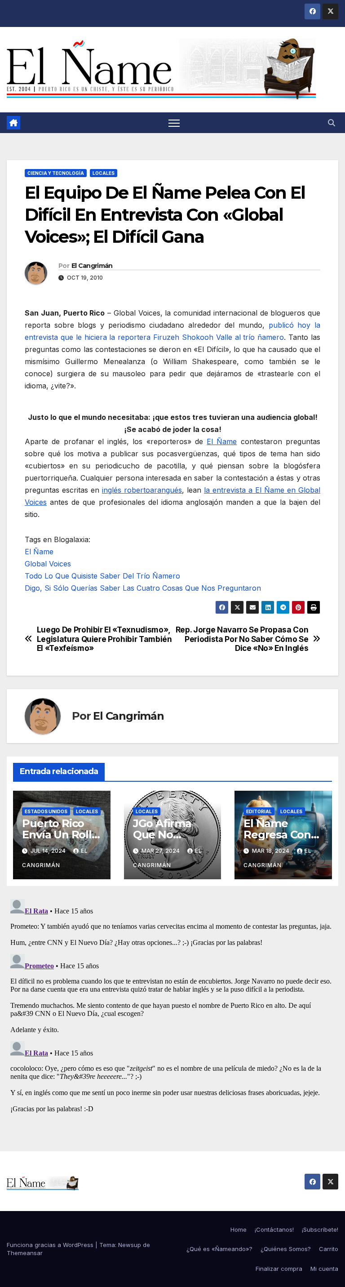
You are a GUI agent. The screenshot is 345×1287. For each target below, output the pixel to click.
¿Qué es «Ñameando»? (219, 1248)
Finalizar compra (279, 1268)
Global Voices (48, 563)
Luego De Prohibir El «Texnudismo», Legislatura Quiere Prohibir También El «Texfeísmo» (104, 639)
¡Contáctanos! (274, 1229)
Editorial (259, 811)
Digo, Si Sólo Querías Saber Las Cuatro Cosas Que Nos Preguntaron (143, 587)
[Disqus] (172, 1007)
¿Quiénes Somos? (286, 1248)
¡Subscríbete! (320, 1229)
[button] (331, 122)
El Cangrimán (92, 266)
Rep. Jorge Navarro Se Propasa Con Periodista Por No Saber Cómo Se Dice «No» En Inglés (242, 639)
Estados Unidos (46, 811)
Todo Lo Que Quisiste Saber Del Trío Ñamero (102, 575)
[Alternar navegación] (174, 123)
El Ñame (222, 441)
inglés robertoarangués (142, 489)
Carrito (328, 1248)
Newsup (129, 1244)
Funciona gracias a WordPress (51, 1244)
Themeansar (25, 1252)
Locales (104, 173)
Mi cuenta (324, 1268)
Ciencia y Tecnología (55, 173)
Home (238, 1229)
